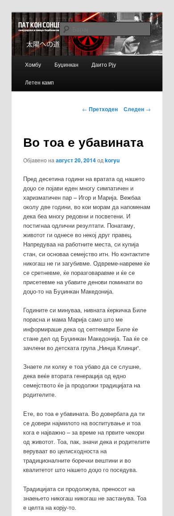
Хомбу (33, 64)
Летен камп (39, 82)
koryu (112, 160)
